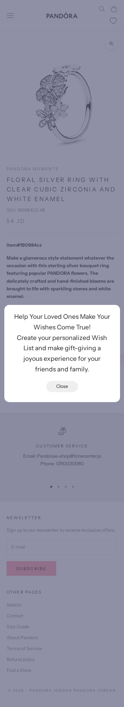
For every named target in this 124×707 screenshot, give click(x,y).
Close (62, 386)
